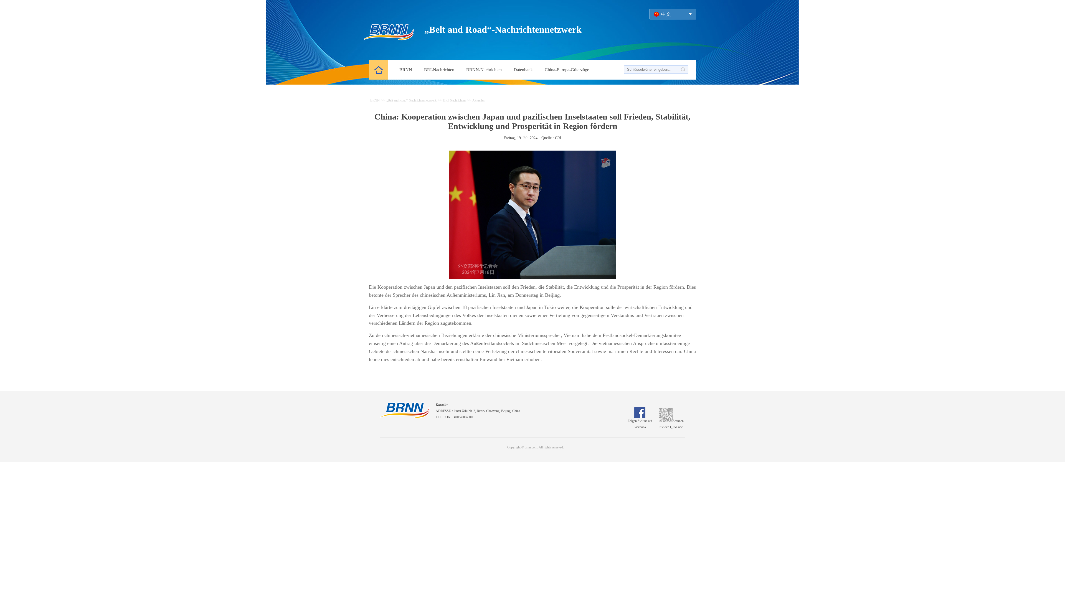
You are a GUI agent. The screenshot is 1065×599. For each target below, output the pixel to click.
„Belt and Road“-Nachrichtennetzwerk (411, 100)
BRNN (375, 100)
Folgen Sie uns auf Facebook (640, 424)
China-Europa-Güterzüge (567, 69)
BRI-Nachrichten (454, 100)
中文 (666, 14)
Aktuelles (478, 100)
